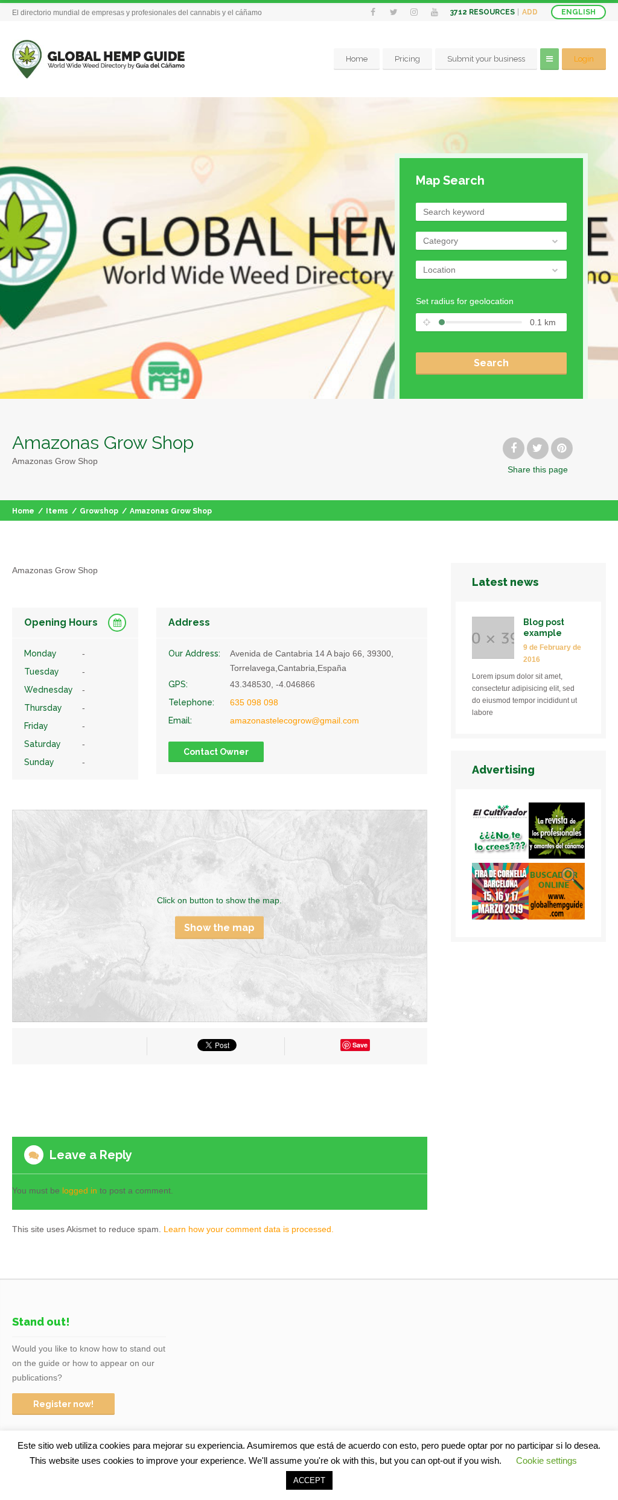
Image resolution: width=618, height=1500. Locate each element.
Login (584, 58)
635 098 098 (254, 702)
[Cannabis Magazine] (557, 832)
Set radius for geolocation (465, 301)
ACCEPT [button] (309, 1480)
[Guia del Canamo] (557, 893)
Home (357, 58)
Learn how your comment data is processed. (249, 1229)
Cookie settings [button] (546, 1460)
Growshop (99, 511)
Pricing (407, 58)
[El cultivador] (500, 832)
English (578, 12)
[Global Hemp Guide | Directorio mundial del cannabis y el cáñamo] (98, 59)
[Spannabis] (500, 893)
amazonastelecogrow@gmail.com (294, 720)
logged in (79, 1190)
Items (57, 511)
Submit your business (486, 58)
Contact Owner (216, 752)
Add (530, 12)
